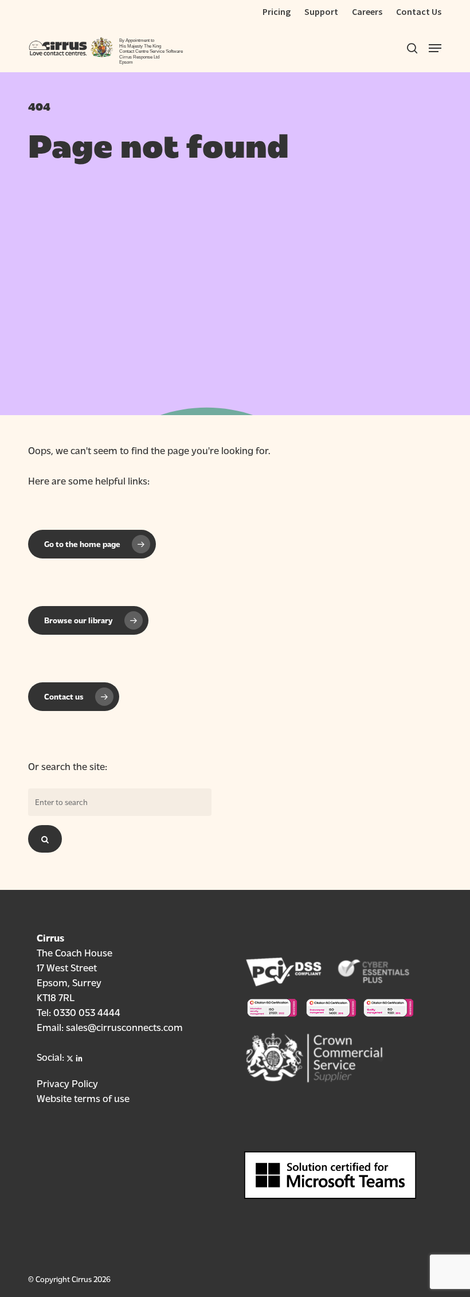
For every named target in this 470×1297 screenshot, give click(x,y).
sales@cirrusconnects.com (124, 1027)
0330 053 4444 (86, 1012)
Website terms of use (83, 1098)
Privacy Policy (67, 1083)
